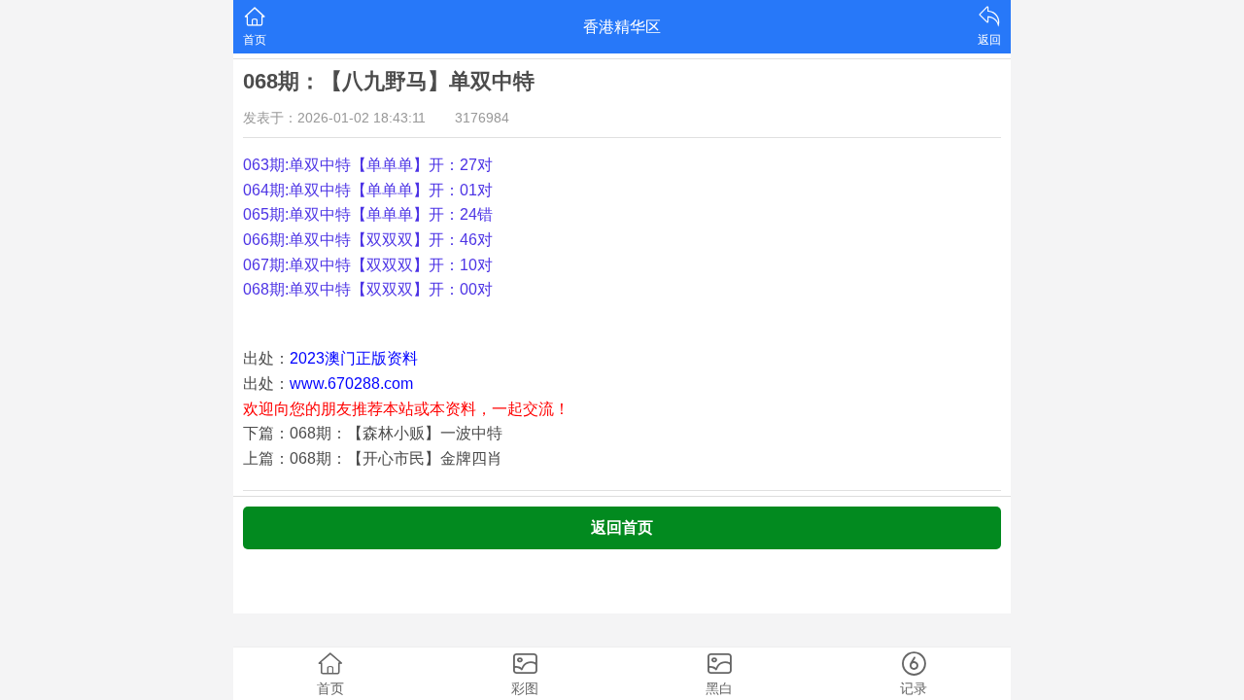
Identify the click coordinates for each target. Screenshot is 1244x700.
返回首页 (622, 527)
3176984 (482, 117)
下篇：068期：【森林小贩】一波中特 (372, 433)
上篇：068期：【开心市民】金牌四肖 (372, 458)
